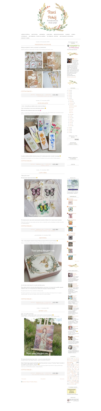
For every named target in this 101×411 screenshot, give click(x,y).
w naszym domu (75, 378)
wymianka (53, 230)
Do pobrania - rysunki (52, 36)
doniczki (76, 363)
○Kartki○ (67, 34)
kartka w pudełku (76, 364)
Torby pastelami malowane (75, 306)
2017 (69, 132)
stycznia (70, 125)
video (52, 303)
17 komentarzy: (48, 164)
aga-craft (70, 248)
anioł (33, 374)
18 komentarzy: (48, 229)
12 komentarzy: (48, 373)
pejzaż (76, 369)
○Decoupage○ (34, 34)
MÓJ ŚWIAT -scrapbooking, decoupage (72, 199)
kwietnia (70, 120)
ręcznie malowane (39, 230)
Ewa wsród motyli (76, 336)
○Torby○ (73, 34)
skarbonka (68, 374)
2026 (69, 90)
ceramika (75, 359)
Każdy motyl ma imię (75, 317)
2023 (69, 95)
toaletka (68, 376)
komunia (68, 367)
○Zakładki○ (49, 34)
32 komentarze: (48, 302)
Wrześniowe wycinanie (43, 44)
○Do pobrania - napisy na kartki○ (37, 36)
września (71, 104)
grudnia (70, 99)
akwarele (43, 165)
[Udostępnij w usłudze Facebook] (56, 94)
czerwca (70, 117)
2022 (69, 96)
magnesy (75, 368)
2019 (69, 129)
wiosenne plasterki (74, 379)
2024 (69, 93)
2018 (69, 130)
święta (51, 96)
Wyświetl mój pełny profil (71, 77)
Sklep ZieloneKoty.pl (72, 220)
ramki (77, 372)
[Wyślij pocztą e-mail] (53, 94)
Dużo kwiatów (43, 103)
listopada (71, 101)
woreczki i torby (46, 230)
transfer (72, 376)
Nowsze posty (24, 378)
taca (77, 375)
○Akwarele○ (42, 34)
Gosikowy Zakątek (71, 235)
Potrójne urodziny (76, 345)
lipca (70, 116)
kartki (45, 96)
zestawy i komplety (75, 382)
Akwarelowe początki (75, 296)
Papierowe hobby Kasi (72, 206)
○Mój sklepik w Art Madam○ (66, 36)
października (71, 103)
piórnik (68, 370)
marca (70, 122)
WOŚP (78, 380)
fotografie (47, 374)
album (74, 358)
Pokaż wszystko (77, 261)
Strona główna (43, 378)
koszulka (73, 367)
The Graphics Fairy (71, 233)
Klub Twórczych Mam (72, 226)
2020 (69, 127)
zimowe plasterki (72, 384)
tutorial (76, 376)
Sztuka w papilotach (72, 241)
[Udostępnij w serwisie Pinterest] (57, 94)
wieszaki (68, 379)
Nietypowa (43, 238)
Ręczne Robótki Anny (72, 213)
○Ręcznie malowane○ (59, 34)
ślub (48, 96)
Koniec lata (43, 311)
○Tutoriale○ (24, 36)
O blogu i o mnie (25, 38)
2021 (69, 98)
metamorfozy (69, 369)
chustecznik (69, 361)
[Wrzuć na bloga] (54, 94)
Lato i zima (43, 172)
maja (70, 119)
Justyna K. (76, 59)
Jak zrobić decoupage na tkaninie (75, 274)
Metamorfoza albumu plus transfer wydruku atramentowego (75, 285)
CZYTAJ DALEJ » (26, 91)
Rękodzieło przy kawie (72, 254)
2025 (69, 92)
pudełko (38, 303)
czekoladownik (40, 96)
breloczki (70, 359)
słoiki (72, 374)
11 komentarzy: (48, 94)
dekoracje (42, 374)
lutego (70, 124)
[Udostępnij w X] (55, 94)
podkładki (72, 370)
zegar (68, 382)
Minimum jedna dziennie (75, 327)
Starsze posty (62, 378)
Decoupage (37, 374)
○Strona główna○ (25, 34)
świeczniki (68, 375)
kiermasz (76, 366)
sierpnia (70, 114)
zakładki (47, 165)
